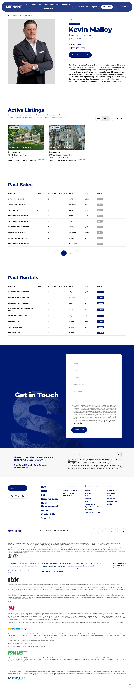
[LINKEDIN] (105, 531)
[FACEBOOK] (94, 531)
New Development (52, 4)
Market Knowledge (114, 490)
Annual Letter (90, 504)
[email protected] (91, 486)
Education (111, 498)
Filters (117, 118)
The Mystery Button (92, 512)
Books (109, 504)
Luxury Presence (118, 568)
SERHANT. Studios (70, 490)
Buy (27, 4)
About (87, 490)
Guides (109, 496)
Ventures (88, 509)
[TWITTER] (111, 531)
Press (87, 501)
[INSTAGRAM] (100, 531)
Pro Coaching (112, 501)
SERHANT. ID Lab (69, 496)
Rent (34, 4)
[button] (86, 7)
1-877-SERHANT (47, 9)
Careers (88, 498)
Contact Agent (77, 55)
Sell (40, 4)
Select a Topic (78, 384)
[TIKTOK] (117, 531)
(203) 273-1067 (76, 44)
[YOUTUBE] (123, 531)
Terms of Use (77, 423)
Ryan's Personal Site (92, 507)
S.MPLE (88, 493)
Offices (88, 496)
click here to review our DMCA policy (87, 659)
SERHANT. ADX (68, 493)
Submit (79, 430)
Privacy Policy (108, 422)
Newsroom (111, 493)
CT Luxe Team (74, 24)
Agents (65, 4)
